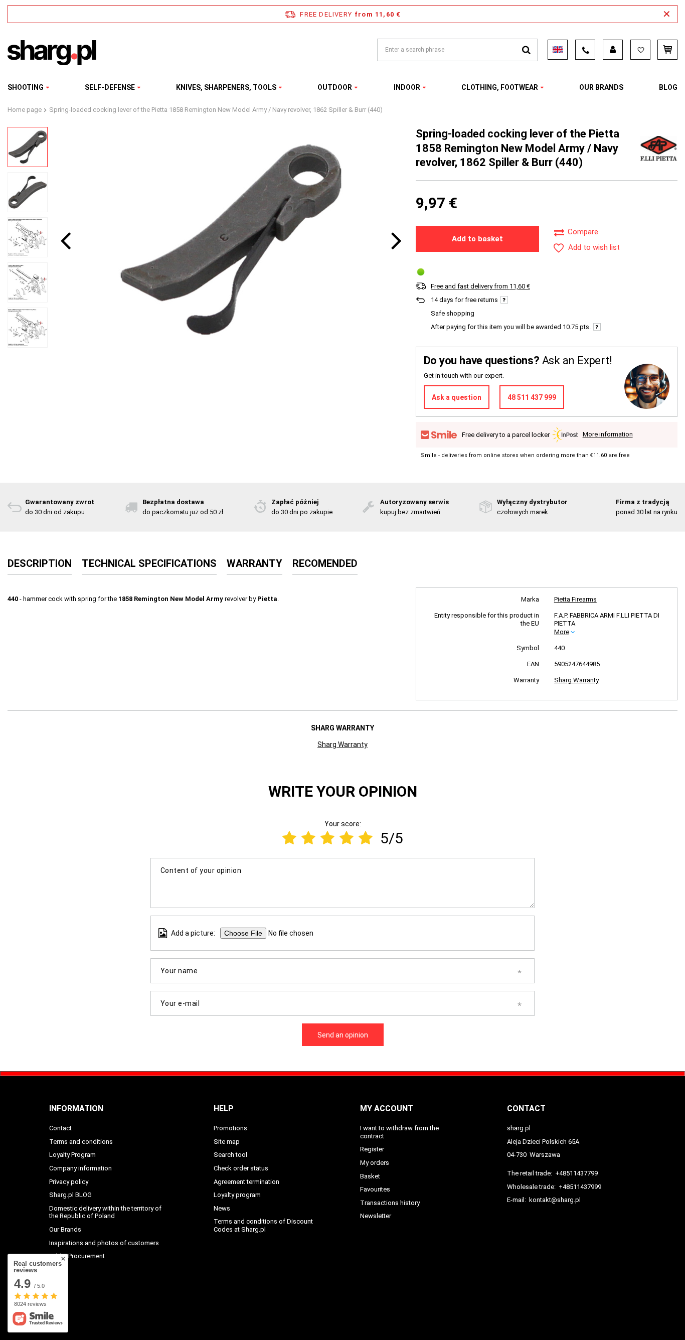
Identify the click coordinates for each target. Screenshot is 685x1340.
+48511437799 (576, 1173)
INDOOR (407, 87)
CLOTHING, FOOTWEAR (499, 87)
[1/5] (289, 838)
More (561, 632)
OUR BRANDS (601, 87)
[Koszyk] (667, 50)
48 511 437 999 (531, 397)
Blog (668, 87)
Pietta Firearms (575, 599)
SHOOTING (26, 87)
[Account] (613, 50)
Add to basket (477, 238)
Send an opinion (342, 1035)
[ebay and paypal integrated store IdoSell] (630, 1314)
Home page (25, 109)
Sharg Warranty (576, 680)
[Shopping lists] (640, 50)
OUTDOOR (334, 87)
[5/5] (366, 838)
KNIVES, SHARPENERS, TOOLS (226, 87)
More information (608, 434)
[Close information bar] (666, 14)
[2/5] (308, 838)
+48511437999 (580, 1186)
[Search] (526, 50)
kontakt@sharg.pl (555, 1200)
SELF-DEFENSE (110, 87)
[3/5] (327, 838)
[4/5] (346, 838)
